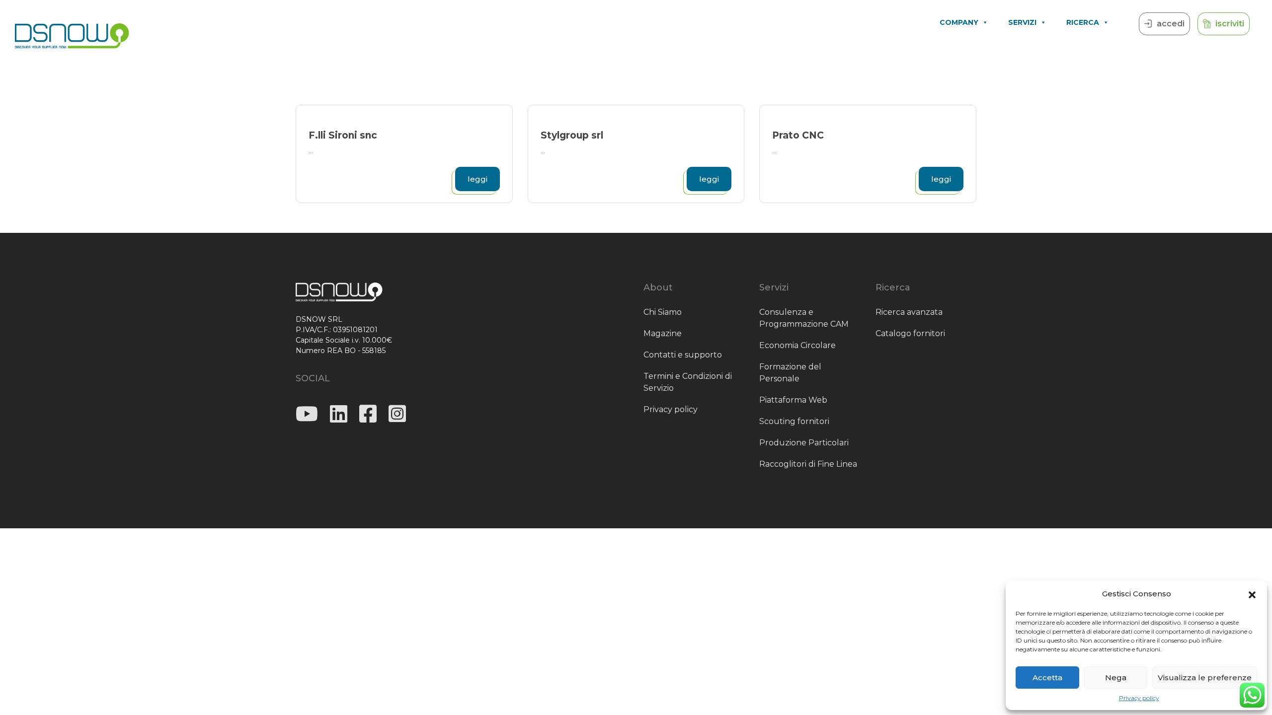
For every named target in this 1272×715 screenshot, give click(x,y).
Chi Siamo (662, 312)
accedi (1171, 23)
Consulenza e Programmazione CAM (804, 318)
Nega (1115, 677)
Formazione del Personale (790, 372)
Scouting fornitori (794, 421)
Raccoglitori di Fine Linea (808, 464)
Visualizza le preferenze (1205, 677)
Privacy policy (1139, 698)
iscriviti (1229, 23)
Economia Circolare (797, 345)
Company (959, 22)
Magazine (662, 333)
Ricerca (1082, 22)
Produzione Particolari (804, 442)
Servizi (1022, 22)
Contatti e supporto (682, 354)
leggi (477, 179)
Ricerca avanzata (909, 312)
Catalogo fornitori (910, 333)
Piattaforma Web (793, 400)
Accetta (1047, 677)
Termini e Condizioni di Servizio (687, 382)
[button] (1252, 594)
